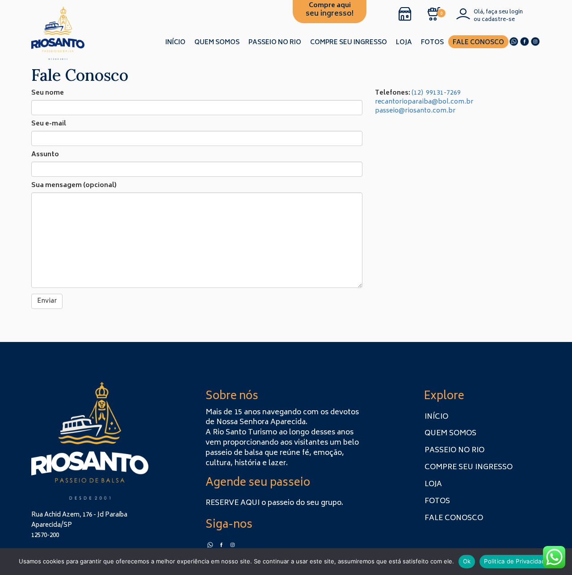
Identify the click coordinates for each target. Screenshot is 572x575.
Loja (404, 42)
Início (175, 42)
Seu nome (47, 93)
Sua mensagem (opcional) (74, 185)
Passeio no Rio (274, 42)
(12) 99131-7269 (436, 93)
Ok (467, 561)
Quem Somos (217, 42)
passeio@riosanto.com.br (416, 111)
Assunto (45, 154)
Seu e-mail (48, 124)
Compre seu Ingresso (348, 42)
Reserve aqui (233, 503)
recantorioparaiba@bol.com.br (424, 102)
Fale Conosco (478, 42)
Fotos (432, 42)
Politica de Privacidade (516, 561)
